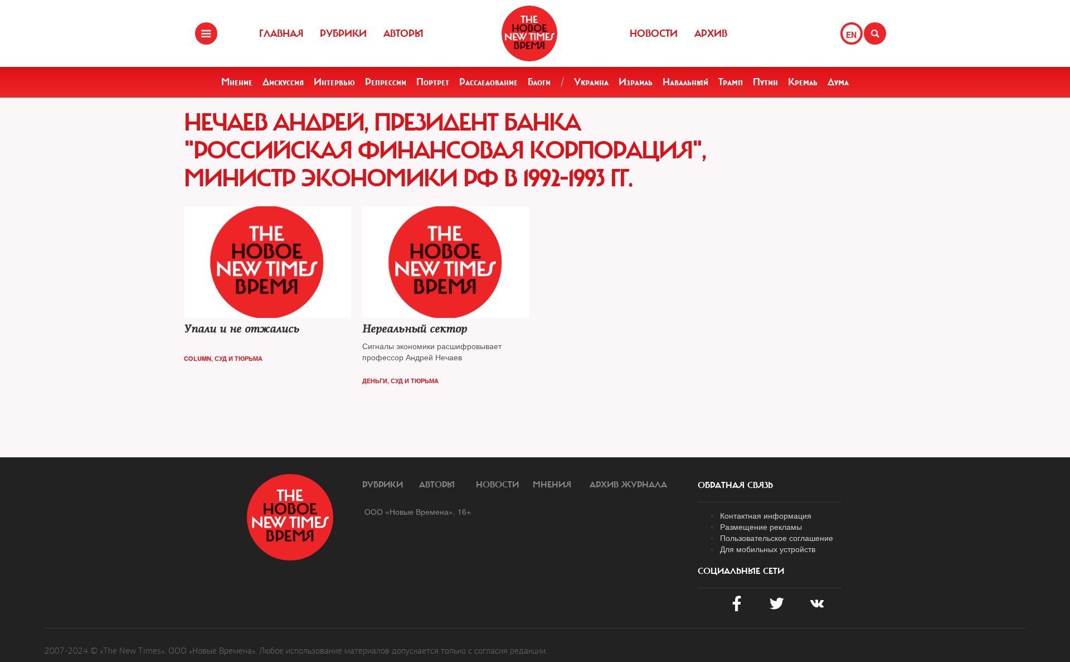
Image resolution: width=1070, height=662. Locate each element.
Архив (710, 33)
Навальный (685, 82)
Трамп (730, 82)
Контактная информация (765, 515)
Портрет (432, 82)
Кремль (803, 82)
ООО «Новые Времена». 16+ (417, 511)
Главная (281, 33)
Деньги (374, 380)
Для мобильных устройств (767, 548)
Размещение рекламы (761, 526)
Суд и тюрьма (238, 358)
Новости (654, 33)
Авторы (403, 33)
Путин (765, 82)
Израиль (636, 82)
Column (197, 358)
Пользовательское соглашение (776, 537)
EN (851, 34)
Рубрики (343, 33)
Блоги (539, 82)
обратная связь (735, 485)
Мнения (552, 484)
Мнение (236, 82)
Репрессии (385, 82)
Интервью (334, 82)
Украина (591, 82)
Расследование (488, 82)
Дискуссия (283, 82)
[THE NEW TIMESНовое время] (529, 33)
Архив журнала (628, 484)
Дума (838, 82)
